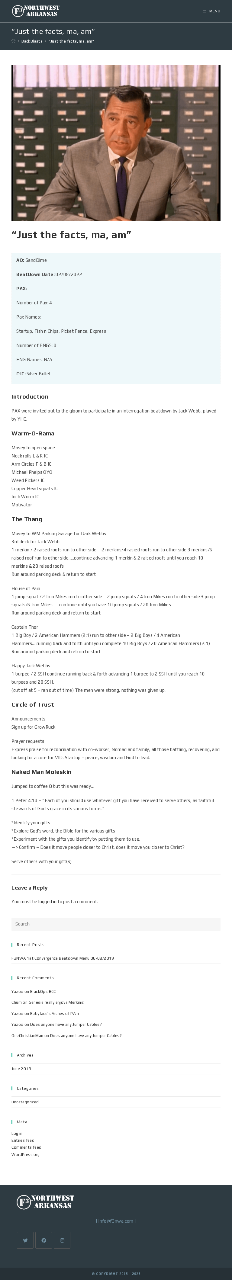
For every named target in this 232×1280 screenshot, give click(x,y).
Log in (16, 1133)
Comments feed (26, 1147)
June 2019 (21, 1069)
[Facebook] (43, 1240)
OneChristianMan (27, 1035)
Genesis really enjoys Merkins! (57, 1002)
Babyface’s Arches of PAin (54, 1013)
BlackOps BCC (43, 991)
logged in (47, 901)
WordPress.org (25, 1154)
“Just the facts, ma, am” (72, 41)
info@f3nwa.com (116, 1221)
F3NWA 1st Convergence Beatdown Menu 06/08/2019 (62, 958)
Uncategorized (25, 1102)
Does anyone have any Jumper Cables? (66, 1024)
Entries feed (22, 1140)
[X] (25, 1240)
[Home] (13, 41)
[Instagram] (62, 1240)
